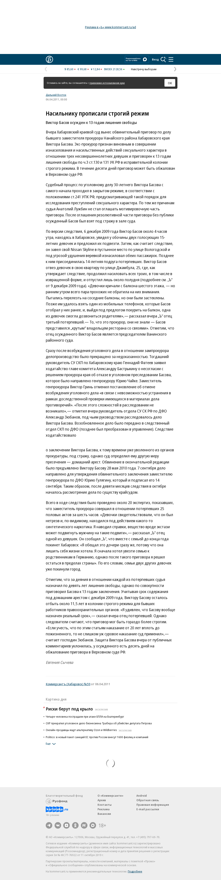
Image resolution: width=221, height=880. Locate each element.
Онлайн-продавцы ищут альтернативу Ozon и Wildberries (89, 730)
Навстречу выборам (143, 69)
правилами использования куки (107, 82)
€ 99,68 (82, 69)
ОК (170, 83)
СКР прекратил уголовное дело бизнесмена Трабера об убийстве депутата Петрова (99, 723)
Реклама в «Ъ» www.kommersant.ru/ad (110, 27)
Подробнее (135, 871)
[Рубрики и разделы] (171, 59)
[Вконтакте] (58, 825)
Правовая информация (152, 805)
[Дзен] (66, 825)
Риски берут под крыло (77, 709)
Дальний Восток (56, 95)
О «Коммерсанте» (110, 796)
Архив (102, 800)
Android (141, 796)
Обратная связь (147, 800)
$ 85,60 (69, 69)
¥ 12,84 (95, 69)
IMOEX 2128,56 (113, 69)
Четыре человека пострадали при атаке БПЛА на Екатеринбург (85, 716)
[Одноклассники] (75, 825)
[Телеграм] (49, 825)
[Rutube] (84, 825)
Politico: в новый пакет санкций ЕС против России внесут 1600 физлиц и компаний (97, 737)
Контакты (105, 805)
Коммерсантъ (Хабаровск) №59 (68, 684)
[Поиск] (163, 59)
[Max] (93, 825)
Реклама (104, 809)
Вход (155, 59)
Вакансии (104, 814)
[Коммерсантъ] (49, 59)
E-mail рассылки (147, 809)
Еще (48, 743)
